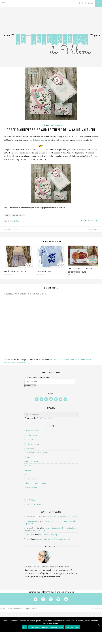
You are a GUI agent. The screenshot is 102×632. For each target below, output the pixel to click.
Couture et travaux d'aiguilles (36, 452)
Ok (24, 627)
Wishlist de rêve (30, 487)
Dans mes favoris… (32, 461)
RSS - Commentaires (32, 504)
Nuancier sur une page (48, 534)
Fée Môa (42, 125)
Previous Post (11, 229)
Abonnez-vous (30, 386)
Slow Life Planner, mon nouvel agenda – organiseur (56, 517)
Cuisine (27, 457)
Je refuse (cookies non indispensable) (46, 627)
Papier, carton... (55, 125)
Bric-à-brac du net (31, 444)
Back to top (94, 609)
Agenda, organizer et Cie (34, 435)
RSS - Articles (29, 500)
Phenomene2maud (32, 521)
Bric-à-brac (28, 439)
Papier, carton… (30, 479)
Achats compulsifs (31, 431)
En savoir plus (73, 627)
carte (7, 215)
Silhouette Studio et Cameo (35, 483)
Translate (47, 418)
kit (13, 156)
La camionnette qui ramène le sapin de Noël (53, 539)
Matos (26, 474)
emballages (18, 215)
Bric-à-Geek (29, 448)
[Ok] (98, 624)
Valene (16, 221)
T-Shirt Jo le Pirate (44, 271)
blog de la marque (36, 140)
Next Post (92, 229)
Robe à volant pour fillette (15, 271)
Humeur (27, 470)
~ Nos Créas (29, 534)
